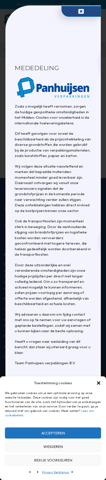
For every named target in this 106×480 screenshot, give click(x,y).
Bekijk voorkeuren (53, 460)
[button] (98, 383)
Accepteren (53, 433)
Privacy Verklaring (55, 472)
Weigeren (53, 446)
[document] (53, 240)
